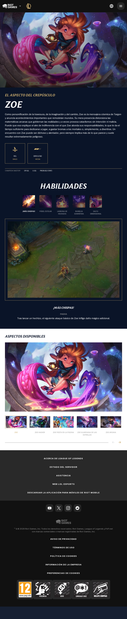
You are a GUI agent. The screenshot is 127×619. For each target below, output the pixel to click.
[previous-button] (113, 442)
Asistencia (63, 475)
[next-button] (119, 442)
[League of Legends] (29, 6)
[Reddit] (77, 508)
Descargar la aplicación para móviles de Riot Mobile (63, 492)
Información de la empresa (63, 564)
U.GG (34, 171)
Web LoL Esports (63, 484)
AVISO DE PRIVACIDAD (63, 539)
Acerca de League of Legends (63, 458)
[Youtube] (49, 508)
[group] (62, 205)
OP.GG (26, 171)
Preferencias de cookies (63, 573)
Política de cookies (63, 556)
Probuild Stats (46, 171)
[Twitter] (59, 508)
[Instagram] (68, 508)
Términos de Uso (64, 547)
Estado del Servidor (63, 467)
